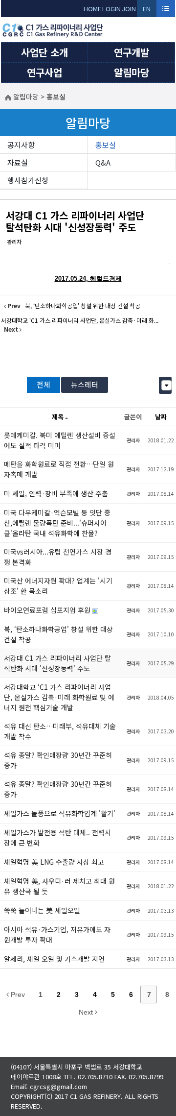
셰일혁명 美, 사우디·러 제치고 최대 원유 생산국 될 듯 (59, 886)
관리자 (14, 241)
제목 (58, 416)
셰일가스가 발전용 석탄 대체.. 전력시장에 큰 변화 (57, 837)
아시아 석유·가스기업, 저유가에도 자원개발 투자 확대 (57, 934)
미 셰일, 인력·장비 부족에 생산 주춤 (56, 493)
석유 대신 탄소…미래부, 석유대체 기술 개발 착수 (60, 731)
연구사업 (44, 72)
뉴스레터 (84, 384)
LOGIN (111, 8)
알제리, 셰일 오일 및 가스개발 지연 (54, 959)
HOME (92, 8)
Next (87, 1012)
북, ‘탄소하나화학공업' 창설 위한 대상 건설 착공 (58, 634)
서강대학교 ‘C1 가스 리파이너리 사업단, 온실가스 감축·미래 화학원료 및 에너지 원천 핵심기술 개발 (59, 697)
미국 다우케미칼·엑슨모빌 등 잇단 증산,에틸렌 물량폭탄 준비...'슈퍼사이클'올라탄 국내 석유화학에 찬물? (57, 523)
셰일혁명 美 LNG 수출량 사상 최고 (54, 862)
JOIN (129, 8)
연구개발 (131, 52)
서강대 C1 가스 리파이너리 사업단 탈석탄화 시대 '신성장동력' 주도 (75, 221)
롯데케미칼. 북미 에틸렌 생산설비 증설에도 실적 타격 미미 (59, 440)
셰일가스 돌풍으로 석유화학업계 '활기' (59, 813)
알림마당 (131, 72)
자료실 (17, 162)
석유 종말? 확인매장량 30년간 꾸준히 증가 (58, 760)
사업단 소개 (44, 52)
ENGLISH (147, 10)
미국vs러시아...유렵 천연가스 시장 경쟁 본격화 (57, 557)
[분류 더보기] (166, 385)
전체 (43, 384)
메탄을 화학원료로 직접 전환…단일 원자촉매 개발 (59, 469)
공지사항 (21, 145)
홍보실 (105, 145)
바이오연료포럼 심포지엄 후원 (48, 610)
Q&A (102, 162)
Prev (17, 994)
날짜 (161, 416)
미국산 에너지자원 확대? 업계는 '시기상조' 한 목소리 (58, 586)
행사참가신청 (27, 180)
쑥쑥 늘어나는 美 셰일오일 (42, 910)
